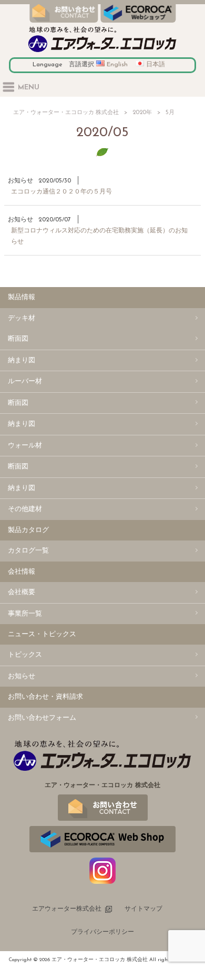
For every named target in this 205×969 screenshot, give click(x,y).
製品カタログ (28, 530)
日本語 (155, 65)
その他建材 (25, 509)
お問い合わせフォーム (42, 718)
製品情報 (21, 297)
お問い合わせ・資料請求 (45, 696)
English (117, 65)
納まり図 (21, 360)
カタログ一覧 (28, 550)
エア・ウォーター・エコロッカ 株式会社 (66, 113)
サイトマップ (143, 909)
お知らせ (20, 181)
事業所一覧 (25, 613)
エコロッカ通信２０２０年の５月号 (61, 192)
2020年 (142, 113)
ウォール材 (25, 445)
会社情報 (21, 571)
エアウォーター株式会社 (66, 909)
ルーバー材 (25, 381)
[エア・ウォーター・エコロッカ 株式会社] (102, 52)
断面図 (18, 338)
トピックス (25, 654)
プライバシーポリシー (102, 932)
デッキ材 (21, 318)
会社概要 (21, 592)
